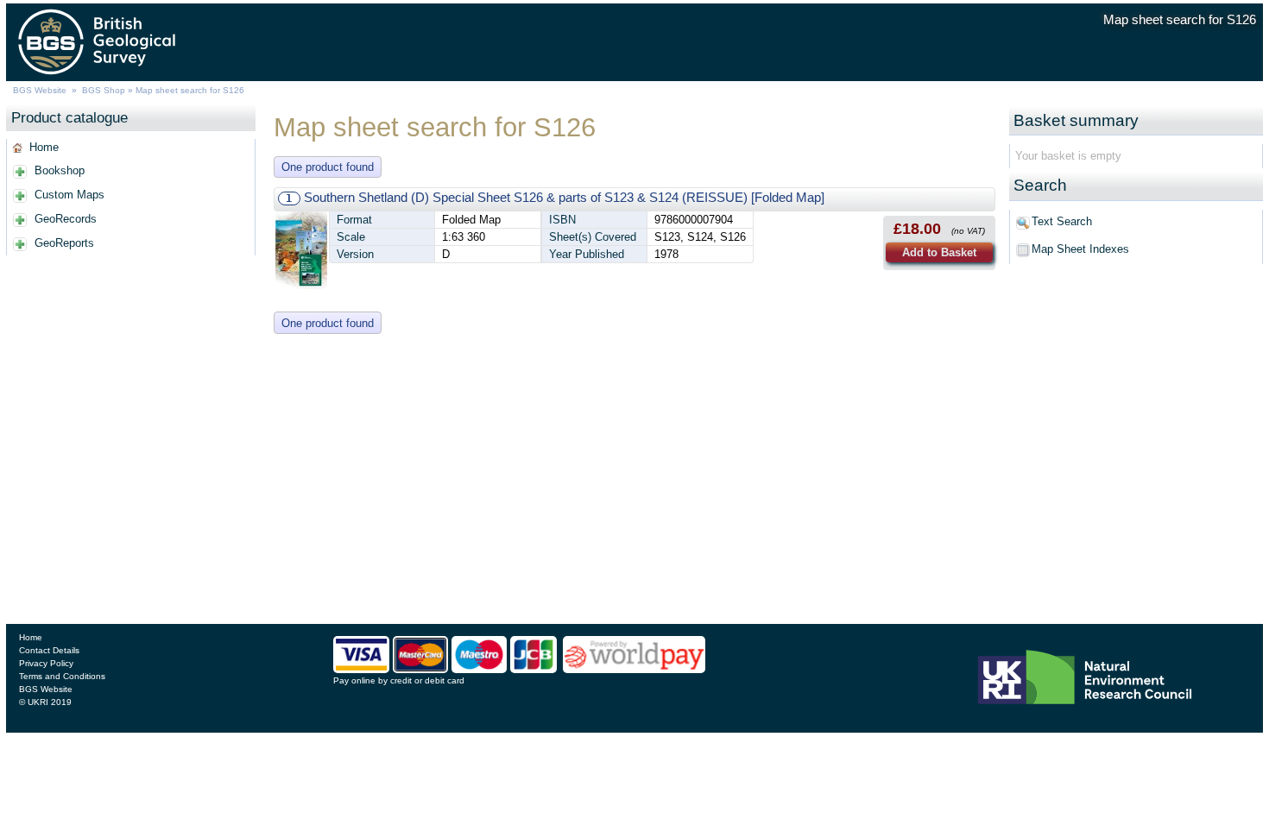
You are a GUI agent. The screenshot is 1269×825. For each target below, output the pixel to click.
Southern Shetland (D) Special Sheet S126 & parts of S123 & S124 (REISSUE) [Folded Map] (564, 197)
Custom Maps (69, 194)
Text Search (1062, 221)
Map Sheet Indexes (1080, 248)
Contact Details (49, 650)
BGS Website (39, 90)
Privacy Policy (46, 663)
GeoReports (64, 242)
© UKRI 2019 (45, 702)
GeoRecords (66, 218)
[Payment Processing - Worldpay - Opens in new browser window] (634, 668)
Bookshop (60, 170)
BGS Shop (103, 90)
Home (44, 147)
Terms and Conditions (62, 676)
